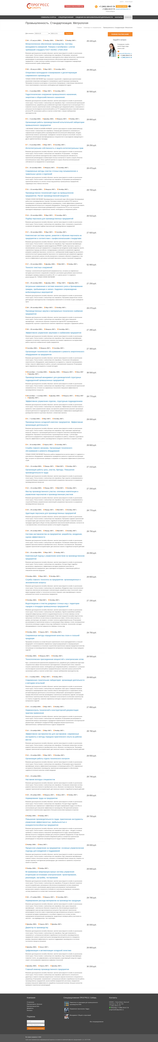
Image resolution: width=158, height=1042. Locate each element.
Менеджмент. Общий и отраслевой (80, 1015)
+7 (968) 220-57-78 (126, 57)
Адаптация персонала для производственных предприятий (51, 513)
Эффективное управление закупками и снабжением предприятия (53, 333)
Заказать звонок (121, 6)
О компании (30, 1002)
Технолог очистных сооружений (39, 267)
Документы (30, 1008)
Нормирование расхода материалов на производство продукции (53, 901)
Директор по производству (37, 928)
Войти (121, 1)
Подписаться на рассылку (36, 1028)
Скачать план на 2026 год (74, 6)
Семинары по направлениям (92, 27)
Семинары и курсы (48, 17)
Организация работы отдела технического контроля (47, 759)
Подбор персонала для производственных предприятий (49, 219)
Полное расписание (120, 34)
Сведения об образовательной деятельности (94, 17)
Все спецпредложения (96, 1021)
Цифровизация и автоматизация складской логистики (48, 950)
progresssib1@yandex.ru (123, 9)
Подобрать (69, 33)
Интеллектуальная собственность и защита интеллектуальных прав (54, 148)
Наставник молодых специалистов (40, 779)
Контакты (119, 17)
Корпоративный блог (33, 1006)
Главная (79, 27)
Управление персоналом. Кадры (79, 1009)
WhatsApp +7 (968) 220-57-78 (120, 1007)
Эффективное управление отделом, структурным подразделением (54, 401)
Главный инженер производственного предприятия (47, 969)
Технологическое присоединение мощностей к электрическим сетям (55, 659)
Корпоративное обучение (34, 1004)
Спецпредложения (65, 17)
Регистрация (128, 1)
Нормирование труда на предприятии (42, 798)
